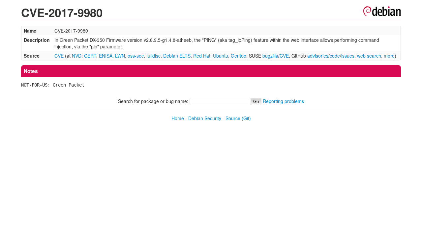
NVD (76, 55)
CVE (59, 55)
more (389, 55)
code (335, 55)
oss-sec (136, 55)
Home (177, 118)
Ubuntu (220, 55)
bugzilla (270, 55)
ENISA (105, 55)
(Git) (246, 118)
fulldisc (153, 55)
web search (369, 55)
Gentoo (238, 55)
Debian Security (204, 118)
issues (347, 55)
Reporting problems (283, 101)
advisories (317, 55)
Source (233, 118)
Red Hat (201, 55)
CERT (90, 55)
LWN (120, 55)
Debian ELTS (177, 55)
